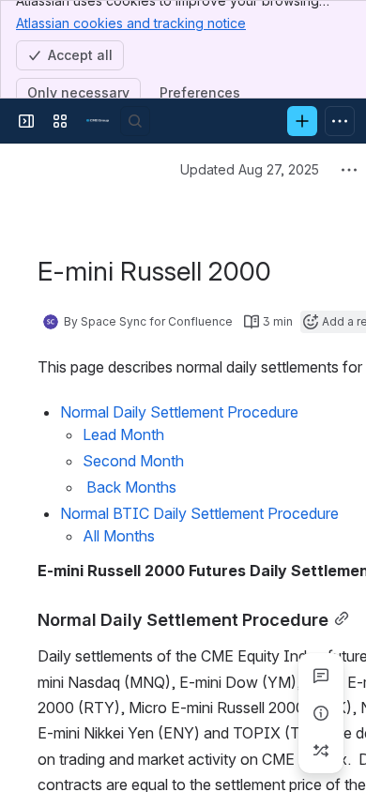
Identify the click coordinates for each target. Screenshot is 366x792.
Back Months (129, 487)
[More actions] (349, 170)
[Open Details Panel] (321, 713)
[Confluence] (98, 121)
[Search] (135, 121)
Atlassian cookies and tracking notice (131, 23)
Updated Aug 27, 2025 (249, 169)
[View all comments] (321, 676)
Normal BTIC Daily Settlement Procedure (199, 513)
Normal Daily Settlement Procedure (179, 412)
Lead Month (123, 434)
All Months (119, 535)
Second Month (133, 460)
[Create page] (321, 751)
